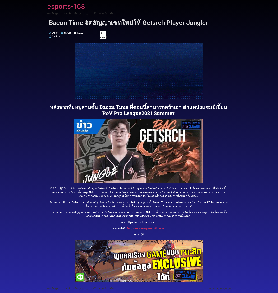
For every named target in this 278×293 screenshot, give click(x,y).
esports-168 (66, 6)
